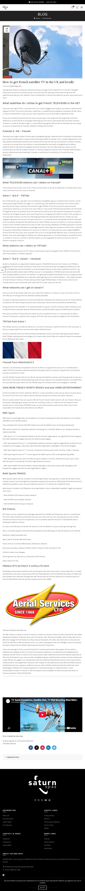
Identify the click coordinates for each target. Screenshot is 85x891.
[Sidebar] (3, 270)
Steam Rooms (49, 842)
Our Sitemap (7, 825)
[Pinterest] (42, 747)
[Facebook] (31, 747)
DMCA (46, 828)
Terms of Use (48, 825)
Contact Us (7, 842)
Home (38, 18)
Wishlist (73, 6)
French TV (35, 108)
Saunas (47, 839)
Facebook (6, 839)
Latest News (7, 822)
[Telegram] (54, 747)
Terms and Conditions (52, 822)
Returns (47, 819)
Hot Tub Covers (8, 819)
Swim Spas (48, 848)
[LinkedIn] (48, 747)
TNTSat (63, 225)
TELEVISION (47, 264)
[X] (36, 747)
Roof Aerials (47, 18)
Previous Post (13, 757)
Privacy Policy (49, 816)
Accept (42, 887)
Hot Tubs (47, 845)
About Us (6, 816)
